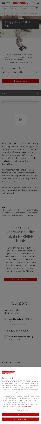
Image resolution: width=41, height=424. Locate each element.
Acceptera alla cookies (20, 419)
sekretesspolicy (26, 406)
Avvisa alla (20, 415)
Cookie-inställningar (20, 410)
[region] (20, 395)
